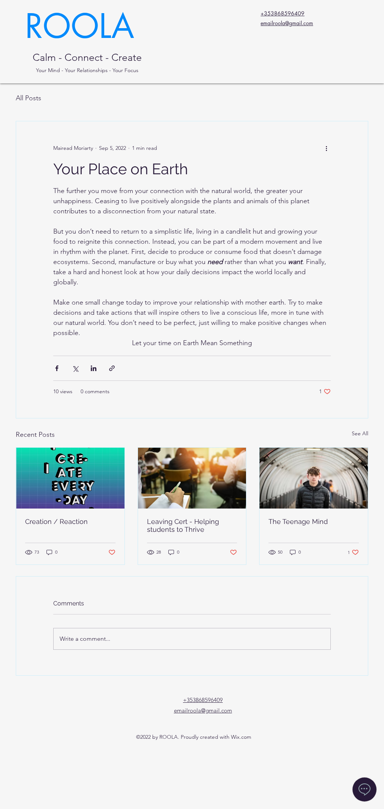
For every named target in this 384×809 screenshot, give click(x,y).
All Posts (28, 98)
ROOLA (79, 26)
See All (360, 433)
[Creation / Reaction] (70, 478)
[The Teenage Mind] (314, 478)
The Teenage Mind (298, 521)
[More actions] (326, 148)
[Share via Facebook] (56, 368)
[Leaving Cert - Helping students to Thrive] (192, 478)
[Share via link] (112, 368)
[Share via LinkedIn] (93, 368)
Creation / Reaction (56, 521)
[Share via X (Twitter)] (75, 368)
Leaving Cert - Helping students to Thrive (183, 525)
